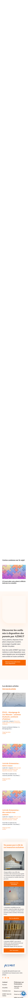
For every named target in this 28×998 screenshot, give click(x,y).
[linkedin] (8, 977)
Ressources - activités (12, 771)
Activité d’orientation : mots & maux (14, 749)
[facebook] (2, 977)
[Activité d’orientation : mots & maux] (14, 751)
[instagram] (5, 977)
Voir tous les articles (9, 689)
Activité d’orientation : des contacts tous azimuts (14, 795)
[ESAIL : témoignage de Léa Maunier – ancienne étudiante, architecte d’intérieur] (14, 700)
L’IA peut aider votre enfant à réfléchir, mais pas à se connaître (14, 572)
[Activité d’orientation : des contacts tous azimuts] (14, 797)
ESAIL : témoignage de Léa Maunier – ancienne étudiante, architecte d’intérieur (14, 697)
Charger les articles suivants (6, 732)
